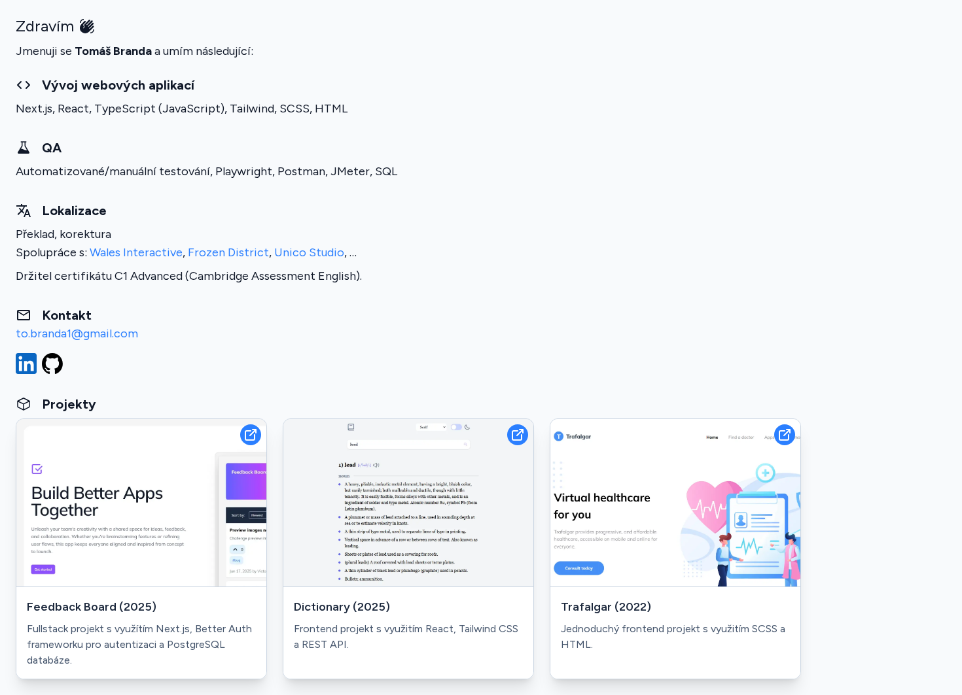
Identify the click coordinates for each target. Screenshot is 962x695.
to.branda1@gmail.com (77, 333)
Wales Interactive (136, 252)
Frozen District (228, 252)
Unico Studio (309, 252)
